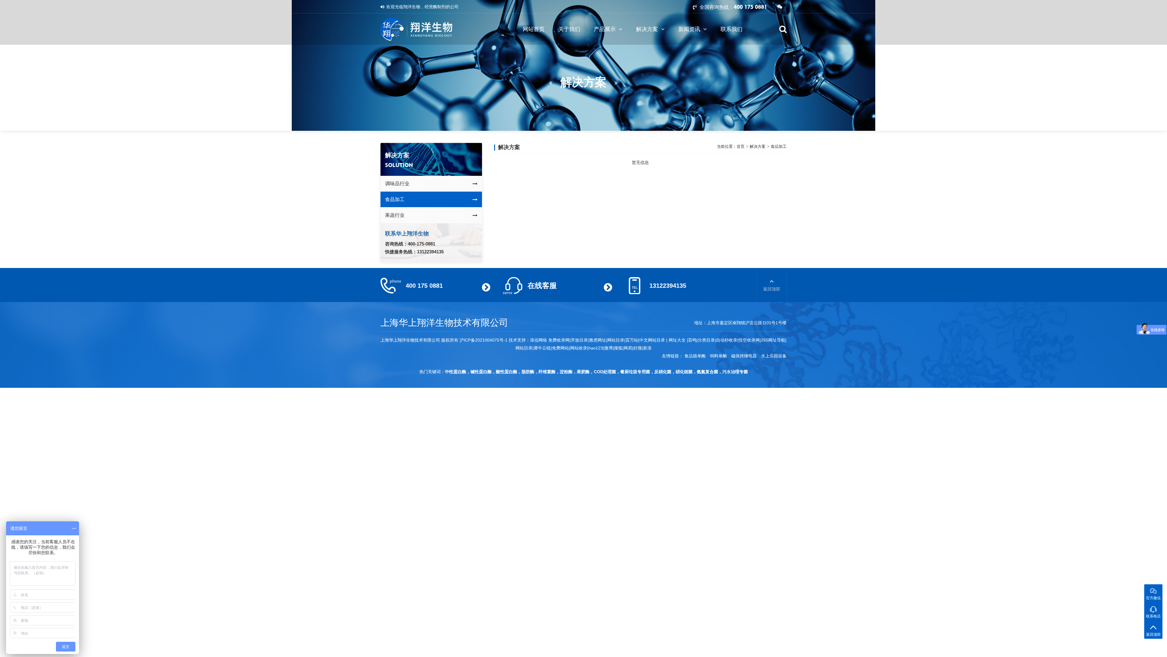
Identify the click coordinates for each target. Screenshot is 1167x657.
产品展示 (605, 29)
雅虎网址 (597, 340)
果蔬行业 (394, 215)
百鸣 (692, 340)
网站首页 (534, 29)
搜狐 (618, 348)
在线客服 (542, 285)
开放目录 (579, 340)
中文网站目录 (652, 340)
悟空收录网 (749, 340)
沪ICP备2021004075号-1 (484, 340)
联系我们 (731, 29)
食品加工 (394, 199)
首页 (741, 146)
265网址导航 (773, 340)
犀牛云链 (542, 348)
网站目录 (523, 348)
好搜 (637, 348)
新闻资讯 (689, 29)
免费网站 (560, 348)
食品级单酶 (695, 355)
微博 (608, 348)
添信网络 (538, 340)
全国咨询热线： (716, 7)
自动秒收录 (726, 340)
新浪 (647, 348)
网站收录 (578, 348)
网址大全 (676, 340)
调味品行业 (397, 183)
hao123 (595, 348)
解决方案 (647, 29)
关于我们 (569, 29)
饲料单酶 (718, 355)
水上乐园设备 (774, 355)
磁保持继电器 (744, 355)
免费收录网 (559, 340)
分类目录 (706, 340)
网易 (628, 348)
